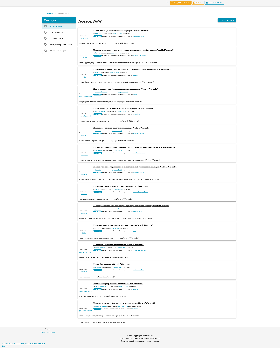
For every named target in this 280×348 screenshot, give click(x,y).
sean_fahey (137, 114)
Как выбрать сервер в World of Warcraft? (111, 264)
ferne (135, 94)
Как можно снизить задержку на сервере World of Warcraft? (120, 186)
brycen (97, 53)
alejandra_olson (138, 133)
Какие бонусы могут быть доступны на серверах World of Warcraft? (124, 303)
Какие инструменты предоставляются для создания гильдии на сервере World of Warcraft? (135, 147)
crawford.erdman (139, 36)
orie (96, 72)
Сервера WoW (117, 33)
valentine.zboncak (139, 56)
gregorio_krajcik (139, 172)
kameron (98, 150)
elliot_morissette (101, 287)
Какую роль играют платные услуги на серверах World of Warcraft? (124, 108)
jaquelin (98, 170)
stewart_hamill (100, 111)
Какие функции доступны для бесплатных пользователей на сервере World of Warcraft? (133, 50)
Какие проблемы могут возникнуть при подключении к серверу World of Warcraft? (131, 205)
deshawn (98, 131)
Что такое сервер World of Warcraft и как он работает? (118, 283)
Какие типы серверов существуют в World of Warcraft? (118, 244)
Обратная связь (48, 332)
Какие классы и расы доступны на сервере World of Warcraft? (121, 127)
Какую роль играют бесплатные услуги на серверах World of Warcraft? (125, 88)
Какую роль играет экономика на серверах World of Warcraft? (121, 30)
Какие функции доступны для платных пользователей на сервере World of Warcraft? (132, 69)
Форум (5, 346)
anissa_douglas (100, 248)
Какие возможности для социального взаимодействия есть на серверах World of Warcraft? (135, 166)
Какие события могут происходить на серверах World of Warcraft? (123, 225)
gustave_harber (138, 270)
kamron (98, 189)
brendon (98, 33)
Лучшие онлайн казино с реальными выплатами (23, 343)
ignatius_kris (137, 211)
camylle (135, 75)
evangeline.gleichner (140, 192)
